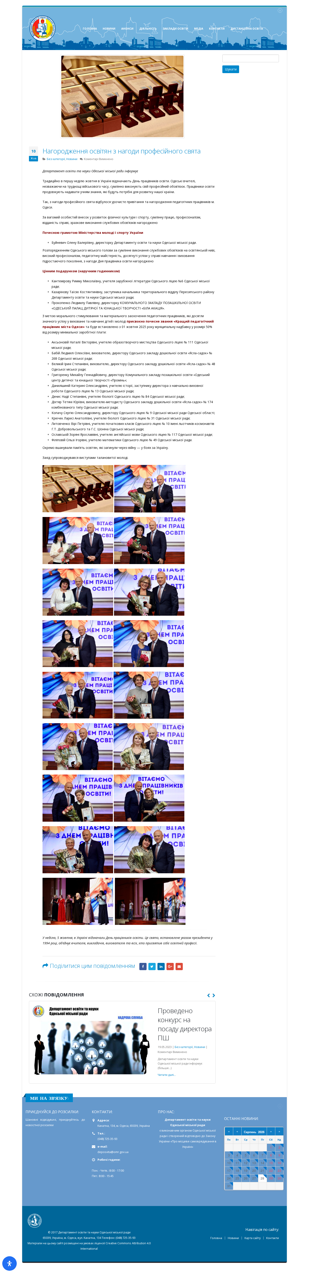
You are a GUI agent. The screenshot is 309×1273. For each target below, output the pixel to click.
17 (229, 1207)
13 (254, 1199)
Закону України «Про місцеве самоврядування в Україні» (187, 1178)
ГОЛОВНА (90, 29)
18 (237, 1207)
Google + (170, 966)
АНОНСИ (127, 29)
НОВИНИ (109, 29)
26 (245, 1215)
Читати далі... (42, 1111)
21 (262, 1207)
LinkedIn (161, 966)
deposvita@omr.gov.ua (112, 1189)
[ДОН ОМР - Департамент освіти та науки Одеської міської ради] (42, 28)
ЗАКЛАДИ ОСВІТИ (175, 29)
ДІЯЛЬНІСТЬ (148, 29)
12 (245, 1199)
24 (229, 1215)
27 (254, 1215)
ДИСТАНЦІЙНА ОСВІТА (247, 29)
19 (245, 1207)
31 (229, 1222)
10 (229, 1199)
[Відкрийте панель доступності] (9, 1263)
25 (237, 1215)
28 (262, 1215)
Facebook (143, 966)
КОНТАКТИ (217, 29)
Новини (71, 159)
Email (179, 966)
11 (237, 1199)
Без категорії (56, 159)
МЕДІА (198, 29)
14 (262, 1199)
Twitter (152, 966)
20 (254, 1207)
